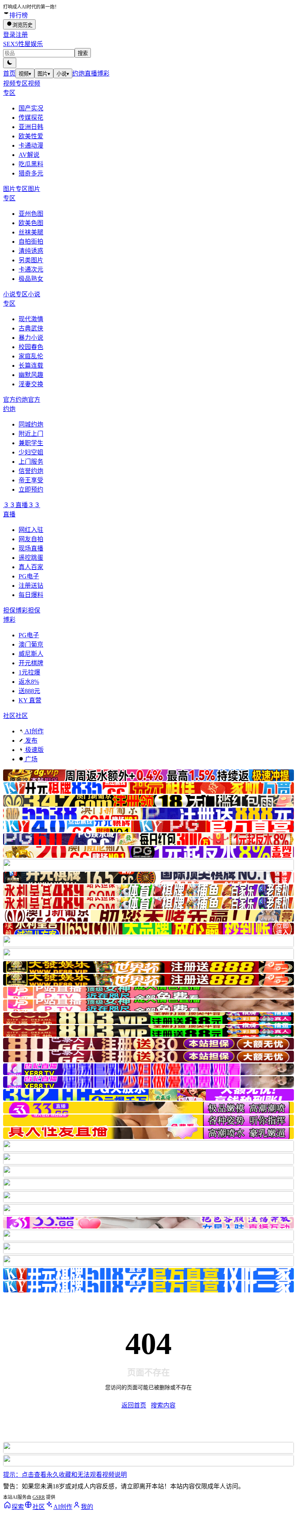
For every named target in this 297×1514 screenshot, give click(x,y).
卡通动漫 (31, 145)
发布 (31, 740)
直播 (91, 73)
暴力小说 (31, 337)
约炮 (78, 73)
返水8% (29, 681)
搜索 (83, 53)
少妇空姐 (31, 452)
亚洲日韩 (31, 127)
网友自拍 (31, 539)
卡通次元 (31, 269)
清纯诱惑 (31, 251)
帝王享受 (31, 480)
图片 (44, 74)
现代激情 (31, 319)
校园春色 (31, 347)
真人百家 (31, 567)
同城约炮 (31, 424)
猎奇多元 (31, 173)
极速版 (34, 750)
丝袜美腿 (31, 232)
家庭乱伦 (31, 356)
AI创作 (34, 731)
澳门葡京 (31, 644)
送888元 (29, 691)
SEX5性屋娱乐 (23, 44)
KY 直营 (30, 700)
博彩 (103, 73)
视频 (25, 74)
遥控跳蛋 (31, 557)
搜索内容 (163, 1405)
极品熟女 (31, 278)
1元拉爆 (29, 672)
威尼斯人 (31, 653)
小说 (62, 74)
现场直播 (31, 548)
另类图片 (31, 260)
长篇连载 (31, 365)
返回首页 (133, 1405)
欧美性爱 (31, 136)
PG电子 (29, 576)
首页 (9, 73)
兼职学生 (31, 443)
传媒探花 (31, 117)
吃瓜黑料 (31, 164)
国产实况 (31, 108)
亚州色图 (31, 213)
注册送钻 (31, 585)
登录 (9, 34)
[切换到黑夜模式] (9, 63)
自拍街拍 (31, 241)
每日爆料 (31, 595)
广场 (31, 759)
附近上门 (31, 433)
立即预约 (31, 489)
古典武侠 (31, 328)
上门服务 (31, 461)
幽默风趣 (31, 375)
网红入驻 (31, 529)
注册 (21, 34)
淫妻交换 (31, 384)
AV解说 (29, 154)
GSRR (38, 1497)
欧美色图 (31, 223)
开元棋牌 (31, 663)
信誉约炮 (31, 471)
